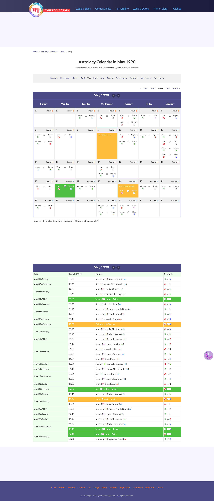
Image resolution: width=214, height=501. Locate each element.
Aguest (110, 78)
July (102, 78)
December (159, 78)
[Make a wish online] (208, 355)
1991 (167, 89)
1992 (175, 89)
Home (35, 52)
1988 (145, 89)
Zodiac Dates (141, 8)
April (83, 78)
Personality (122, 8)
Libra (104, 488)
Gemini (71, 488)
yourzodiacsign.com (106, 496)
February (64, 78)
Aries (53, 488)
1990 (63, 52)
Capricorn (138, 488)
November (145, 78)
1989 (152, 89)
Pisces (160, 488)
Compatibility (103, 8)
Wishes (176, 8)
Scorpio (113, 488)
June (95, 78)
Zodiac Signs (83, 8)
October (134, 78)
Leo (89, 488)
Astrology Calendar (49, 52)
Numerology (160, 8)
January (54, 78)
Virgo (96, 488)
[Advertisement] (107, 29)
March (75, 78)
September (121, 78)
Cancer (81, 488)
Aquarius (149, 488)
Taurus (62, 488)
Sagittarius (125, 488)
